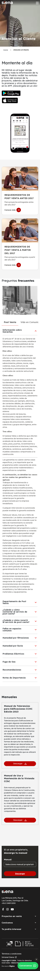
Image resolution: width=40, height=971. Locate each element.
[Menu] (37, 3)
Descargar (17, 763)
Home (5, 50)
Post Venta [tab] (10, 322)
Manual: (8, 859)
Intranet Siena (9, 957)
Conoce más (10, 210)
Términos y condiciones (11, 954)
